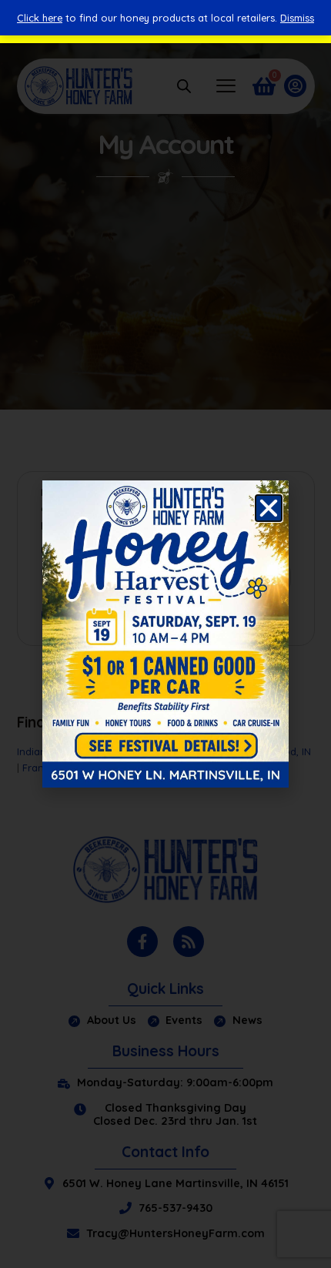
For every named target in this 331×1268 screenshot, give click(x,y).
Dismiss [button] (297, 18)
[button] (268, 508)
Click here (39, 18)
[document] (165, 634)
